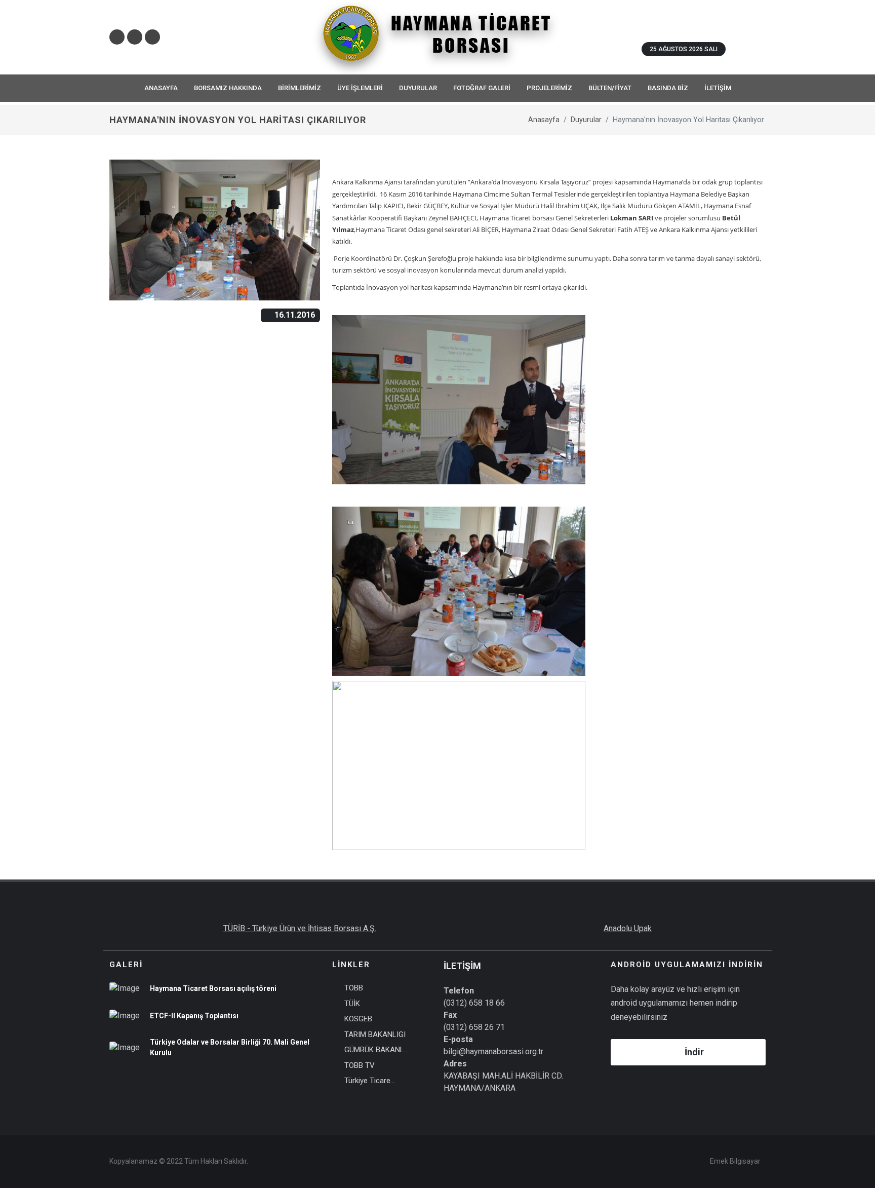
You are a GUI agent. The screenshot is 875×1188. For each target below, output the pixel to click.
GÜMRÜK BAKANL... (376, 1049)
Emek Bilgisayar (735, 1161)
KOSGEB (358, 1018)
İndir (694, 1052)
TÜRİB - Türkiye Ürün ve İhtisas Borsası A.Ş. (299, 928)
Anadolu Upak (628, 928)
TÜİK (352, 1003)
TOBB (353, 987)
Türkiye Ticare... (369, 1080)
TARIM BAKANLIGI (375, 1034)
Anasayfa (544, 120)
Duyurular (586, 120)
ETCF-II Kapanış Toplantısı (194, 1016)
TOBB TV (359, 1065)
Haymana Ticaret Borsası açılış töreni (213, 988)
